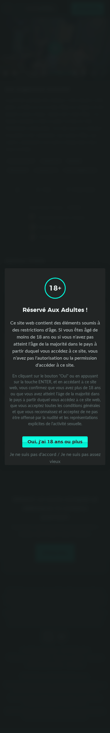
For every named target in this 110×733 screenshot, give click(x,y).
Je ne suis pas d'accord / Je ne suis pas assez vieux (55, 457)
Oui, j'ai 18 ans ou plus (55, 442)
